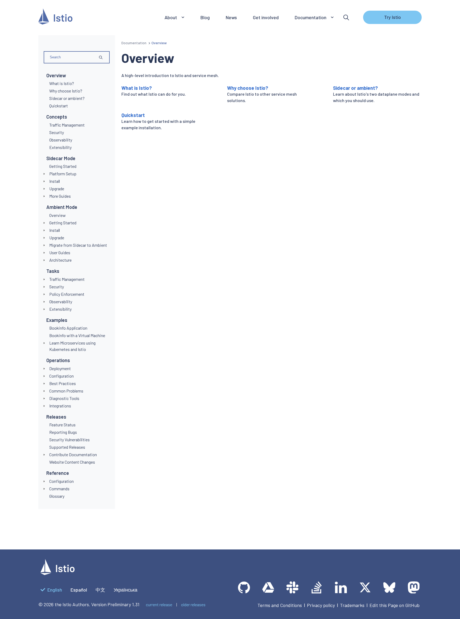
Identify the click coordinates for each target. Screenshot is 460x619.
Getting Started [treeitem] (62, 166)
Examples (56, 320)
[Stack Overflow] (317, 587)
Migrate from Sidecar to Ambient (78, 245)
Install (54, 181)
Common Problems (66, 390)
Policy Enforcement (66, 294)
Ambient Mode (61, 207)
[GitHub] (244, 587)
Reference (57, 473)
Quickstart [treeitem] (58, 105)
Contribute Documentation (73, 454)
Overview (56, 75)
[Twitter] (365, 587)
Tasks (52, 271)
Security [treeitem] (56, 132)
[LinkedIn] (341, 587)
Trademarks (352, 605)
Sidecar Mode (60, 158)
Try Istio (392, 17)
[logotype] (57, 573)
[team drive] (268, 587)
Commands (59, 488)
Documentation (133, 43)
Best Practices (62, 383)
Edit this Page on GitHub (394, 605)
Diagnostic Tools (64, 398)
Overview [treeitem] (57, 215)
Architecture (60, 259)
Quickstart (133, 115)
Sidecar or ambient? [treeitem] (67, 98)
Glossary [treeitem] (56, 496)
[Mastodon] (413, 587)
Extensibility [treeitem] (60, 147)
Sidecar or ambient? (355, 88)
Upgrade (56, 188)
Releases (56, 417)
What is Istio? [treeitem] (61, 83)
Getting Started (62, 222)
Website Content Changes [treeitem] (72, 461)
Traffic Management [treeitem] (67, 124)
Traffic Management (67, 279)
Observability (60, 301)
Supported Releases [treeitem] (67, 447)
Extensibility (60, 308)
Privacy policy (321, 605)
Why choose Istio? (247, 88)
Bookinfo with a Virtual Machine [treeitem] (77, 335)
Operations (58, 360)
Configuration (61, 375)
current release (159, 604)
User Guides (59, 252)
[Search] (346, 17)
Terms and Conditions (279, 605)
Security (56, 286)
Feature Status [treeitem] (62, 424)
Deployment (60, 368)
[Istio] (55, 17)
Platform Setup (62, 173)
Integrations (60, 405)
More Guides (60, 196)
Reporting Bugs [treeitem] (63, 432)
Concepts (56, 117)
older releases (193, 604)
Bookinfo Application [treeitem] (68, 327)
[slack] (292, 587)
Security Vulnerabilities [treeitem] (69, 439)
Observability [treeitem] (60, 139)
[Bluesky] (389, 587)
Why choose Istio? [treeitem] (65, 90)
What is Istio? (136, 88)
